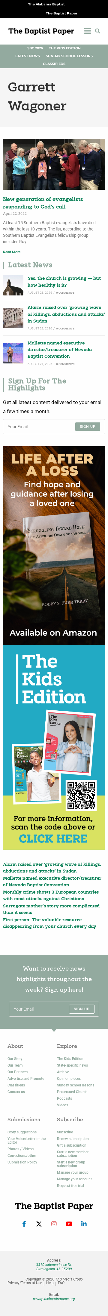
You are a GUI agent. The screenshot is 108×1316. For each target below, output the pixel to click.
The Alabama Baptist (46, 4)
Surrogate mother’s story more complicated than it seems (51, 909)
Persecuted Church (72, 1092)
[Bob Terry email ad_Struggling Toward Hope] (54, 545)
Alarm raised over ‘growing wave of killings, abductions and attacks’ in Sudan (66, 315)
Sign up (88, 427)
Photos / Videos (21, 1149)
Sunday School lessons (75, 1085)
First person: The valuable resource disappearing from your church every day (49, 923)
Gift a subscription (71, 1145)
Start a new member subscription (72, 1154)
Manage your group (72, 1172)
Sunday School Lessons (69, 56)
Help (50, 1283)
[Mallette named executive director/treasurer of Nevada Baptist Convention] (13, 353)
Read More (11, 252)
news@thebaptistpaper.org (54, 1299)
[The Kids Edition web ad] (54, 747)
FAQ (61, 1283)
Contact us (16, 1092)
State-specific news (72, 1065)
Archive (63, 1072)
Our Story (15, 1059)
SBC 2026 (35, 48)
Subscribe (65, 1132)
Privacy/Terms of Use (25, 1283)
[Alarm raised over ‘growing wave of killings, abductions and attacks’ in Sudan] (13, 318)
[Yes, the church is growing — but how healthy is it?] (13, 285)
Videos (62, 1105)
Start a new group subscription (71, 1164)
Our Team (15, 1065)
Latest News (27, 56)
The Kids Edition (65, 48)
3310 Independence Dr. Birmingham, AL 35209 (54, 1267)
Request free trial (70, 1186)
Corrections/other (22, 1156)
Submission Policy (22, 1162)
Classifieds (54, 64)
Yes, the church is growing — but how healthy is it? (64, 282)
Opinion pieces (69, 1079)
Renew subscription (73, 1139)
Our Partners (18, 1072)
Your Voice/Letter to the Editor (27, 1141)
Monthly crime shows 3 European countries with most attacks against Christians (51, 895)
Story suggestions (22, 1132)
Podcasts (64, 1098)
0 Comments (65, 293)
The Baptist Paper (61, 13)
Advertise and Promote (26, 1079)
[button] (97, 31)
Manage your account (74, 1179)
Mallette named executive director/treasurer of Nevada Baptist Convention (60, 350)
